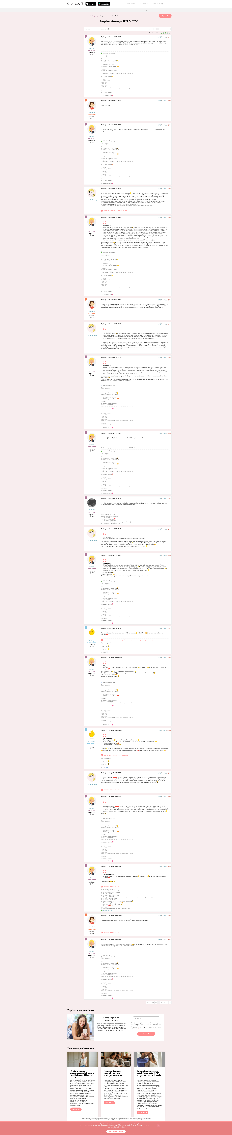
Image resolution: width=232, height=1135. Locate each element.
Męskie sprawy (94, 16)
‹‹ (146, 29)
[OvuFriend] (75, 5)
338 (160, 29)
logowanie (161, 10)
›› (169, 29)
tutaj (138, 1029)
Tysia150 (92, 510)
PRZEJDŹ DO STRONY (116, 1131)
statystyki (131, 4)
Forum (85, 16)
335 (152, 29)
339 (163, 29)
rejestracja (152, 10)
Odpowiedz (165, 16)
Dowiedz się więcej (119, 1127)
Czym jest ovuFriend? (139, 10)
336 (155, 29)
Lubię (164, 37)
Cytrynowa (91, 640)
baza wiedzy (144, 4)
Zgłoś (169, 37)
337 (158, 29)
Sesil (91, 878)
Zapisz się (146, 1034)
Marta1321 (92, 112)
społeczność (158, 4)
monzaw (91, 48)
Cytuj (159, 37)
